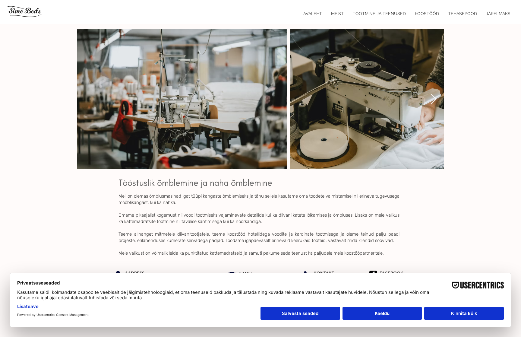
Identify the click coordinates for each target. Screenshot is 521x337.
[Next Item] (433, 99)
